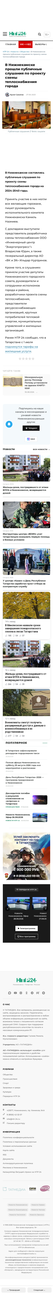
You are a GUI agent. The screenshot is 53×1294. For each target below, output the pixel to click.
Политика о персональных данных (19, 1142)
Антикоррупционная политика (18, 1163)
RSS (4, 1155)
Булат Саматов (16, 95)
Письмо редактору (16, 1123)
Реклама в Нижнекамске (15, 1168)
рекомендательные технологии (18, 1260)
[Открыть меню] (5, 34)
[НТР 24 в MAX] (9, 993)
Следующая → (39, 1290)
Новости (14, 52)
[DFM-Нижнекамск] (32, 1189)
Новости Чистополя (17, 1215)
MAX (33, 439)
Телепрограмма (27, 928)
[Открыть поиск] (39, 34)
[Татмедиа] (14, 1189)
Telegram (32, 428)
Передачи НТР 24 (11, 1096)
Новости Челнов (38, 1210)
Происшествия (10, 1079)
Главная (10, 44)
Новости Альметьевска (17, 1210)
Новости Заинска (37, 1215)
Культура (7, 1092)
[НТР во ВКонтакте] (21, 993)
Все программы (27, 936)
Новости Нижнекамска (17, 1205)
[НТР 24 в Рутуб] (37, 993)
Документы (8, 1159)
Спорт (6, 1083)
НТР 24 (6, 52)
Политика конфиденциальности (18, 1137)
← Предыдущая (13, 1290)
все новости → (41, 449)
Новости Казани (38, 1205)
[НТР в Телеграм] (32, 993)
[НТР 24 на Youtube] (15, 993)
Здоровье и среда (11, 1088)
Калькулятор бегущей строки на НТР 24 (22, 1172)
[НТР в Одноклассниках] (26, 993)
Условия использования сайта (17, 1146)
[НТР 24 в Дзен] (43, 993)
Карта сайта (8, 1150)
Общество (24, 52)
